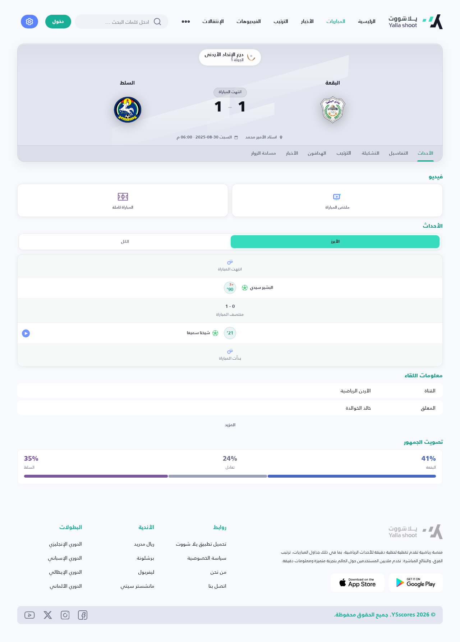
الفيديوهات (249, 21)
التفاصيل (398, 153)
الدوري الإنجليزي (65, 543)
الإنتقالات (213, 21)
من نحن (218, 572)
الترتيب (281, 21)
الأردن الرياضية (356, 390)
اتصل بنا (217, 586)
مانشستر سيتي (137, 586)
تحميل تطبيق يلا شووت (201, 543)
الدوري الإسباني (65, 558)
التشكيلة (370, 153)
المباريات (336, 21)
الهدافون (317, 153)
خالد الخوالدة (358, 407)
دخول (58, 21)
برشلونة (145, 558)
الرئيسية (367, 21)
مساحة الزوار (263, 153)
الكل (125, 242)
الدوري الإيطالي (65, 572)
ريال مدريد (144, 543)
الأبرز (335, 242)
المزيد (230, 425)
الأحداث (425, 153)
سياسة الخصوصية (207, 558)
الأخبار (307, 21)
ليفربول (146, 572)
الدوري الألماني (66, 586)
